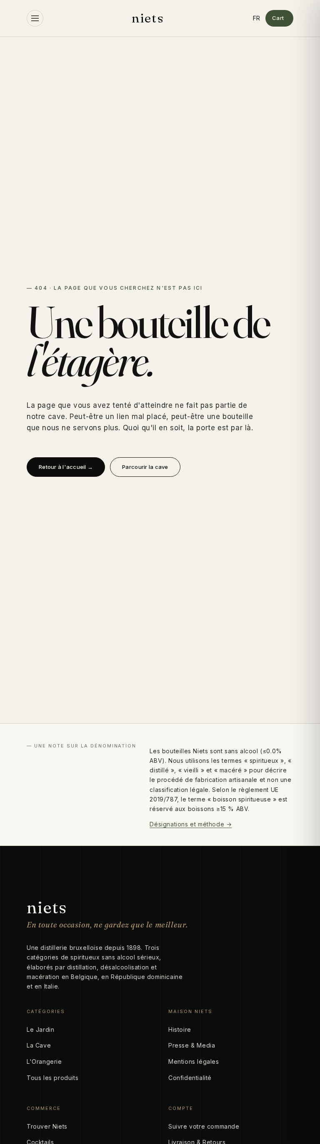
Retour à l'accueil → (66, 467)
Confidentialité (190, 1077)
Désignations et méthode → (191, 824)
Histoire (179, 1029)
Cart (278, 18)
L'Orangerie (44, 1061)
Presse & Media (191, 1045)
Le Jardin (40, 1029)
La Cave (39, 1045)
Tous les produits (52, 1077)
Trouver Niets (47, 1126)
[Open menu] (35, 18)
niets (148, 18)
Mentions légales (193, 1061)
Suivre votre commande (204, 1126)
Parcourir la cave (145, 467)
